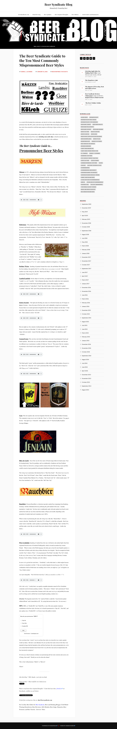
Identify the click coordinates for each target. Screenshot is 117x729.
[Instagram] (94, 58)
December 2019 (86, 208)
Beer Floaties (85, 134)
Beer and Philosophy (87, 126)
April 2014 (85, 371)
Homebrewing (37, 14)
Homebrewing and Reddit (88, 170)
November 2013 (86, 378)
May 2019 (85, 211)
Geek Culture (85, 160)
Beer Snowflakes (86, 138)
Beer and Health (98, 124)
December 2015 (86, 310)
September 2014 (86, 355)
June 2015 (85, 329)
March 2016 (85, 299)
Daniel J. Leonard (26, 71)
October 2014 (86, 352)
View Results (27, 633)
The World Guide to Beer (88, 186)
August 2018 (85, 234)
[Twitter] (84, 58)
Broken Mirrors (86, 146)
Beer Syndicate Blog (58, 4)
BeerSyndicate (85, 141)
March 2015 (85, 333)
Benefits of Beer (97, 141)
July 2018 (84, 238)
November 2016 (86, 291)
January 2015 (85, 340)
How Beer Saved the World (89, 172)
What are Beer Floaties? (88, 189)
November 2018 (86, 223)
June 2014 (85, 367)
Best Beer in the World (88, 143)
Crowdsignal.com (34, 633)
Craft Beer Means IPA (87, 148)
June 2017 (85, 272)
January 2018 (85, 253)
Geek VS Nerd (95, 160)
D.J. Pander (84, 153)
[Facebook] (81, 58)
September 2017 (86, 268)
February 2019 (86, 219)
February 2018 (86, 249)
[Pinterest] (90, 58)
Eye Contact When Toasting (89, 158)
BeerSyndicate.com (23, 14)
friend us (59, 688)
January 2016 (85, 306)
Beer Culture (85, 131)
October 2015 (86, 314)
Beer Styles (96, 138)
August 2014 (85, 359)
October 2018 (86, 227)
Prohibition (85, 184)
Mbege (83, 182)
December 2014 (86, 344)
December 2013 (86, 374)
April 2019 (85, 215)
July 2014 (84, 363)
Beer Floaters (95, 131)
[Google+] (87, 58)
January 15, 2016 (42, 71)
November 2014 (86, 348)
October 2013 (86, 382)
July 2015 (84, 325)
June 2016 (85, 295)
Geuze (101, 162)
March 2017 (85, 280)
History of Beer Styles (94, 165)
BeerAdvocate (94, 117)
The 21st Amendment (97, 184)
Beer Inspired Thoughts (61, 14)
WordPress (52, 725)
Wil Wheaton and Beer (87, 191)
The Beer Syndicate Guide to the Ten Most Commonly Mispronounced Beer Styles (42, 60)
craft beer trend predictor (89, 150)
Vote (23, 630)
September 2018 (86, 230)
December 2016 (86, 287)
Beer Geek (94, 134)
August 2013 (85, 390)
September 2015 (86, 317)
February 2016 (86, 302)
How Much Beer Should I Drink (90, 174)
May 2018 (85, 242)
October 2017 (86, 264)
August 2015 (85, 321)
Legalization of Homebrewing (90, 179)
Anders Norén (70, 725)
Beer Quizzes (47, 14)
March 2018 (85, 245)
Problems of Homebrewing (95, 182)
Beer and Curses (86, 124)
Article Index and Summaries (90, 14)
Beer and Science (86, 129)
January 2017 (85, 283)
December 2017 (86, 257)
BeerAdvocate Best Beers (88, 119)
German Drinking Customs (89, 162)
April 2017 (85, 276)
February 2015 (86, 336)
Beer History (75, 14)
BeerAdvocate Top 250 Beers (89, 122)
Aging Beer (84, 117)
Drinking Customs (86, 155)
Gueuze (83, 165)
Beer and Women (98, 129)
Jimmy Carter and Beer (87, 177)
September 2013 (86, 386)
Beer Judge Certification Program (91, 136)
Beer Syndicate (40, 705)
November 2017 (86, 261)
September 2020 (86, 204)
